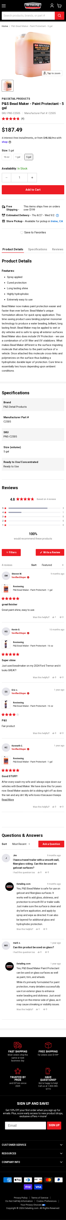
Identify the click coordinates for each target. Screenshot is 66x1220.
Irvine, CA (57, 221)
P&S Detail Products (16, 98)
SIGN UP (54, 1125)
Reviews (57, 249)
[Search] (59, 16)
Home (5, 26)
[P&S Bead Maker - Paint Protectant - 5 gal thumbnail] (7, 85)
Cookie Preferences (47, 1201)
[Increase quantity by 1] (32, 177)
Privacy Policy (20, 1197)
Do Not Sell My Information (19, 1201)
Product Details (12, 249)
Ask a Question (53, 844)
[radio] (6, 157)
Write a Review (53, 553)
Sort (34, 565)
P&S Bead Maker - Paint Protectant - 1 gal (32, 590)
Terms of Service (39, 1197)
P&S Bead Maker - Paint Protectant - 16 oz (33, 646)
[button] (13, 119)
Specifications (37, 249)
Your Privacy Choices (31, 1204)
